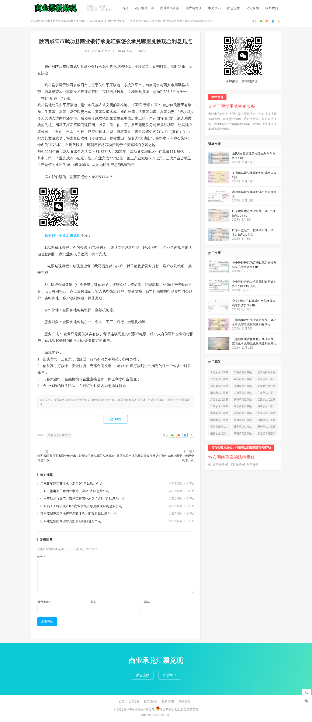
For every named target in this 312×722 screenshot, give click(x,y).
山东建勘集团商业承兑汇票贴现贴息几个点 (70, 521)
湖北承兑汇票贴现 (266, 414)
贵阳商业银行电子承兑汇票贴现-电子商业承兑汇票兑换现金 (67, 21)
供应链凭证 (194, 8)
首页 (125, 8)
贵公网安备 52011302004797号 (179, 709)
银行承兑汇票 (144, 8)
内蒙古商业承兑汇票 (266, 373)
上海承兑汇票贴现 (219, 373)
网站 (147, 602)
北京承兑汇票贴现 (219, 380)
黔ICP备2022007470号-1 (156, 715)
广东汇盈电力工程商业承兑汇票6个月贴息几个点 (74, 491)
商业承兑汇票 (169, 8)
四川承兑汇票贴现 (219, 386)
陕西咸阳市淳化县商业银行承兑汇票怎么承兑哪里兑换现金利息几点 (155, 458)
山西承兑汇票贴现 (243, 393)
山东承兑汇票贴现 (219, 393)
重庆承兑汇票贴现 (266, 427)
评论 (41, 557)
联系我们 (271, 8)
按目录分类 (151, 701)
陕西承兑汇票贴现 (59, 435)
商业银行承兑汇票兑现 (62, 235)
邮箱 (94, 602)
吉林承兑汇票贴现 (243, 380)
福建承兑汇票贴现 (266, 420)
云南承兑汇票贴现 (243, 373)
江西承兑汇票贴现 (219, 407)
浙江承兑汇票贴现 (219, 414)
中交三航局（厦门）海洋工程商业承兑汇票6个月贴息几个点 (82, 498)
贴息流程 (233, 8)
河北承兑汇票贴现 (243, 407)
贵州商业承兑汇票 (219, 427)
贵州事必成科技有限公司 (139, 709)
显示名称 (44, 602)
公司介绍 (252, 8)
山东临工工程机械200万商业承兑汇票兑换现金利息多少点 (81, 506)
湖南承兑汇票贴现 (219, 420)
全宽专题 (134, 701)
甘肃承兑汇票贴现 (243, 420)
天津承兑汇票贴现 (243, 386)
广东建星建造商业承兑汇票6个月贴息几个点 (71, 483)
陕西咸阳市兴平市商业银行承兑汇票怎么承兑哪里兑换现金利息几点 (76, 458)
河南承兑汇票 (265, 407)
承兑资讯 (214, 8)
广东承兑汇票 (265, 393)
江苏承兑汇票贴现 (266, 400)
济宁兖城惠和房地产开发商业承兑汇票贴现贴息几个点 (78, 513)
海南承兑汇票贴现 (243, 414)
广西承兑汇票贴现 (219, 400)
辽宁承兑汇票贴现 (243, 427)
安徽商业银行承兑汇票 (266, 386)
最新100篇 (168, 701)
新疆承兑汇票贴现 (243, 400)
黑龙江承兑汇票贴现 (266, 434)
